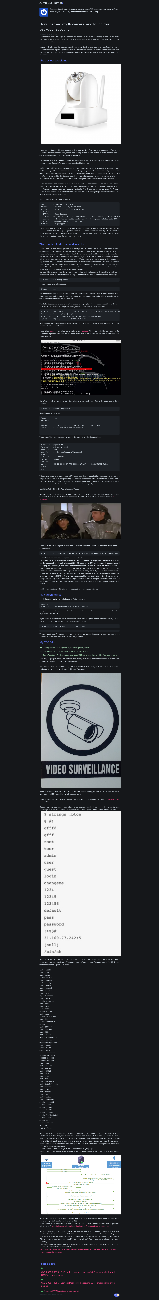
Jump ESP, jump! (52, 3)
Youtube (84, 331)
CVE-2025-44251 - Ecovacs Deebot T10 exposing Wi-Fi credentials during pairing (78, 1284)
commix (53, 331)
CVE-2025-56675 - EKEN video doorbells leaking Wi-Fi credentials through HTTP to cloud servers (78, 1273)
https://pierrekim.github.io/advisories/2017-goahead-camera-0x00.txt (80, 1226)
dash (40, 1294)
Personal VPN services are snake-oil (61, 1291)
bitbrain (54, 1294)
